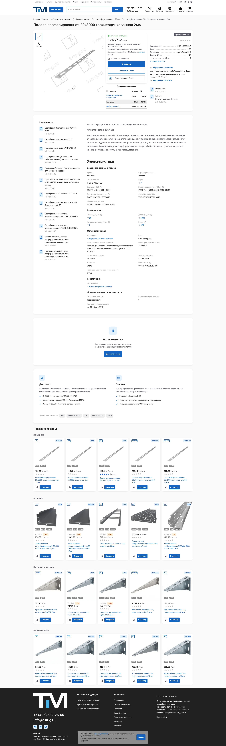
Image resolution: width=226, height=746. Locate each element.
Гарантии (84, 2)
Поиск (117, 9)
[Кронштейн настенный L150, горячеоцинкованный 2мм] (177, 597)
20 (90, 218)
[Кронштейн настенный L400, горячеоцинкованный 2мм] (145, 659)
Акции (75, 2)
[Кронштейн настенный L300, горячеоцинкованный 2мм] (177, 659)
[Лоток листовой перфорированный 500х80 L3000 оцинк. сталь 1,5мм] (145, 531)
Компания (119, 695)
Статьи (49, 2)
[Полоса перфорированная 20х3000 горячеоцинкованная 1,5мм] (48, 464)
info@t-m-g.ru (131, 11)
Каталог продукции (87, 695)
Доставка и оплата (62, 2)
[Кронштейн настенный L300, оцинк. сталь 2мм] (113, 597)
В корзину (126, 64)
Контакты (108, 2)
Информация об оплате (162, 80)
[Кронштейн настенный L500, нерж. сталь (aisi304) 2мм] (145, 597)
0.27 (142, 225)
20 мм (117, 19)
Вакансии (118, 721)
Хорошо (141, 737)
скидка (142, 52)
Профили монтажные (81, 19)
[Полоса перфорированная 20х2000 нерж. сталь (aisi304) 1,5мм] (177, 464)
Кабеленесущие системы (61, 19)
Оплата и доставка (122, 704)
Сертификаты (96, 2)
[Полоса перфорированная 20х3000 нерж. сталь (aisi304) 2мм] (145, 464)
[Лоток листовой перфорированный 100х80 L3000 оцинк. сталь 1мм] (177, 531)
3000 (143, 218)
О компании (39, 2)
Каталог (58, 9)
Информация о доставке (163, 68)
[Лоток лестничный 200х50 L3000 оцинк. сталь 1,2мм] (113, 531)
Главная (36, 19)
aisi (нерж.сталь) (112, 106)
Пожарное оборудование (88, 709)
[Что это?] (101, 187)
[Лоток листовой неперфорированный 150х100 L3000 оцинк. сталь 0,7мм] (48, 531)
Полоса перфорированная (102, 19)
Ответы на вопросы (122, 717)
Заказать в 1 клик (126, 71)
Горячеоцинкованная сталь (101, 238)
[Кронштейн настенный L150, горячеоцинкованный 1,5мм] (81, 659)
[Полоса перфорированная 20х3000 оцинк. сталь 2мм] (81, 464)
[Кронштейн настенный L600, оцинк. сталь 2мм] (81, 597)
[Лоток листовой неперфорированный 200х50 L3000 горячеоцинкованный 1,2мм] (81, 531)
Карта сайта (162, 717)
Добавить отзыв (113, 354)
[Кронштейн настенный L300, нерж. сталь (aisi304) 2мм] (48, 597)
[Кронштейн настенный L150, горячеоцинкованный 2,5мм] (113, 659)
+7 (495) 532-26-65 (133, 8)
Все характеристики (157, 61)
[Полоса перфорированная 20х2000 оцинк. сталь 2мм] (113, 464)
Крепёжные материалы (87, 704)
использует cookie (101, 734)
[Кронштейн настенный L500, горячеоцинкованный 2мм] (48, 659)
